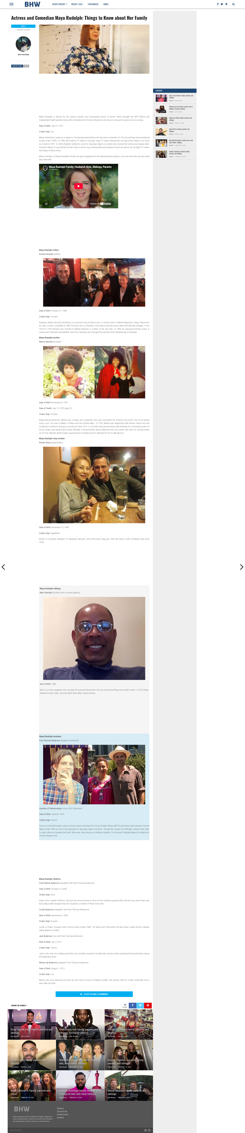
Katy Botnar (23, 55)
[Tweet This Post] (140, 1005)
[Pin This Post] (148, 1005)
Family (106, 4)
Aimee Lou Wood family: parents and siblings (180, 119)
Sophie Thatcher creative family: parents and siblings (179, 153)
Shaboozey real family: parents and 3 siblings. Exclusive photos (181, 108)
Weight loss (77, 4)
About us (60, 1108)
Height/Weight (58, 4)
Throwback (93, 4)
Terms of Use (62, 1111)
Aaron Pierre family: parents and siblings (179, 130)
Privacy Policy (62, 1114)
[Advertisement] (94, 94)
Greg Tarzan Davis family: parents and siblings (181, 97)
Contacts (60, 1117)
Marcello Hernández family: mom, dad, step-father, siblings (181, 141)
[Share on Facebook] (132, 1005)
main (26, 66)
